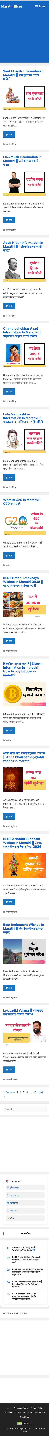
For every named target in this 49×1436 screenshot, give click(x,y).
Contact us (20, 1412)
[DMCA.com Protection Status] (24, 1424)
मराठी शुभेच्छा (11, 651)
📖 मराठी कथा (12, 1210)
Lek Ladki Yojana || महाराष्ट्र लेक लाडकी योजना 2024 (23, 1012)
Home (8, 1408)
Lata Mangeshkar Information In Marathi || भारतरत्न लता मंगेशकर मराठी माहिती (23, 418)
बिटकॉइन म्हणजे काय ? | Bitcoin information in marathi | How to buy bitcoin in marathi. (23, 669)
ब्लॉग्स (8, 565)
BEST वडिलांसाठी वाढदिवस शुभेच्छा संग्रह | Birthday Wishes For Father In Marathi (27, 1284)
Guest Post (24, 1417)
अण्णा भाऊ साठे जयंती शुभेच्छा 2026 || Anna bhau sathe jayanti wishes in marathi (24, 757)
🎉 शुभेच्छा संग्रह (13, 1187)
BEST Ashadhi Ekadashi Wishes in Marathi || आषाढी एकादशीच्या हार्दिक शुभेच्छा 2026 (22, 842)
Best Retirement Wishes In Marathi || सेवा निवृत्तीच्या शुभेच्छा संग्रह (23, 928)
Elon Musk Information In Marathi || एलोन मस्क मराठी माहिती (22, 161)
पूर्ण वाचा (9, 134)
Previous (9, 1092)
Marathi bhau (11, 6)
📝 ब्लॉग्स (10, 1218)
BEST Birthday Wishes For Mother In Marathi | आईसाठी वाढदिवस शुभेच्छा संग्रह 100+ (27, 1272)
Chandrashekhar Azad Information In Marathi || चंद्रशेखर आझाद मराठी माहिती (22, 332)
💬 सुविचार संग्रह (13, 1195)
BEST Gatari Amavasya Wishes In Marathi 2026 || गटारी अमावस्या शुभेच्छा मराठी (23, 581)
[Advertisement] (24, 38)
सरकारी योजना (12, 1079)
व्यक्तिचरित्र (11, 144)
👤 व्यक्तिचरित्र (12, 1203)
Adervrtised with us (36, 1412)
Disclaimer (8, 1412)
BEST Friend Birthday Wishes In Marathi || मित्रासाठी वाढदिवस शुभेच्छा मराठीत (26, 1259)
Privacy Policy (37, 1408)
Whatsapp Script (21, 1408)
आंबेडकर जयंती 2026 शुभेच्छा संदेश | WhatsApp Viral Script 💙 (25, 1248)
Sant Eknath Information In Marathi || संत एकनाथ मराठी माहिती (23, 75)
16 (35, 1092)
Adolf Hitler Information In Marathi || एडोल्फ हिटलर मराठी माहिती (23, 246)
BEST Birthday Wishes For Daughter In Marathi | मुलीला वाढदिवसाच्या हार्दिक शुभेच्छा (24, 1296)
